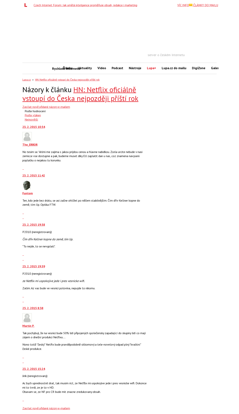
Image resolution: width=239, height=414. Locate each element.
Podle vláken (33, 115)
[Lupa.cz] (26, 5)
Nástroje (135, 68)
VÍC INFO (183, 5)
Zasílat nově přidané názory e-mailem (46, 107)
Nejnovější (31, 119)
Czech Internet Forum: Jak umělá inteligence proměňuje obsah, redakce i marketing (85, 5)
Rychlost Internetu (56, 68)
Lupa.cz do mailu (174, 68)
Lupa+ (151, 68)
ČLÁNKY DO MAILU (205, 5)
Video (101, 68)
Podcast (117, 68)
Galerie (216, 68)
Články (67, 68)
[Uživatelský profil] (27, 140)
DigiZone (198, 68)
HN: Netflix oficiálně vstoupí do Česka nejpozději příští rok (67, 79)
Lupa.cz (26, 79)
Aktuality (85, 68)
